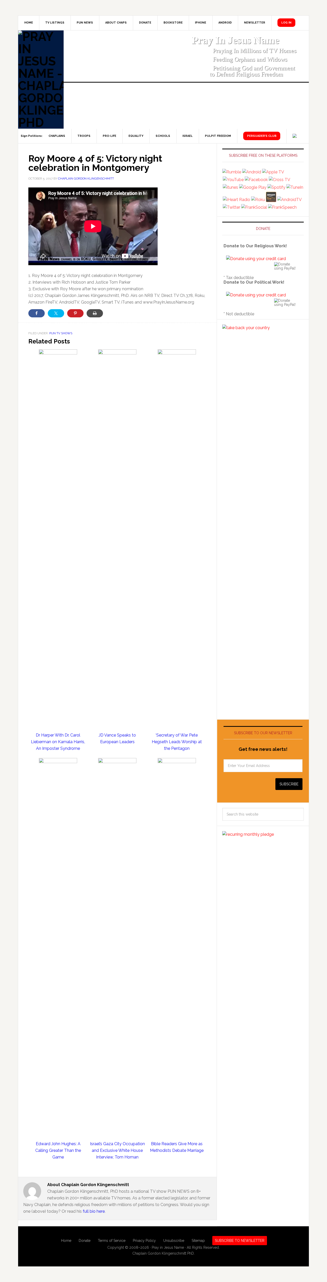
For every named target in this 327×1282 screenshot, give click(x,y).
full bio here (94, 1211)
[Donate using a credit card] (256, 258)
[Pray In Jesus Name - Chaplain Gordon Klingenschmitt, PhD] (41, 79)
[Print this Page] (95, 313)
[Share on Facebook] (36, 313)
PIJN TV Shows (60, 333)
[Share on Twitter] (56, 313)
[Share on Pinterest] (75, 313)
